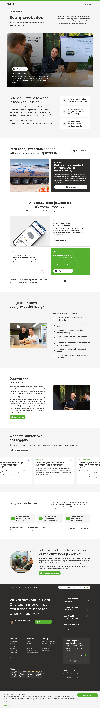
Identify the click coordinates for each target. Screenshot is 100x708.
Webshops (13, 646)
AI (10, 657)
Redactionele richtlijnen (48, 641)
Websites (25, 587)
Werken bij (29, 648)
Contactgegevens (31, 650)
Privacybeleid (46, 646)
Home (11, 587)
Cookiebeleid (45, 648)
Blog (27, 646)
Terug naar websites (16, 11)
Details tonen (7, 705)
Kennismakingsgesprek (32, 652)
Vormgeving (13, 652)
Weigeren (88, 700)
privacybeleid (77, 661)
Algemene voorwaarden (49, 643)
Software (12, 648)
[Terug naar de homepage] (11, 4)
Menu (89, 4)
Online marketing (15, 655)
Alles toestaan (87, 695)
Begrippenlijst (46, 650)
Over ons (28, 643)
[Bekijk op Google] (22, 460)
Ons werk (28, 641)
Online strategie (14, 650)
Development (17, 587)
